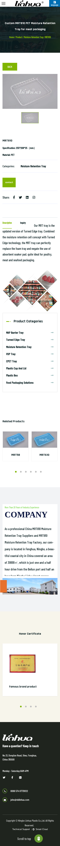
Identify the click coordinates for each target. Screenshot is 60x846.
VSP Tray (11, 354)
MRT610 (44, 455)
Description (7, 222)
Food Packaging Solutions (20, 382)
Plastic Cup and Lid (16, 368)
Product (19, 37)
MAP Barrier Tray (15, 332)
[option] (30, 91)
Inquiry (23, 222)
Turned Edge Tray (15, 339)
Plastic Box (12, 375)
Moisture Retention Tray (33, 37)
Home (11, 37)
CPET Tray (11, 361)
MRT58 (15, 455)
